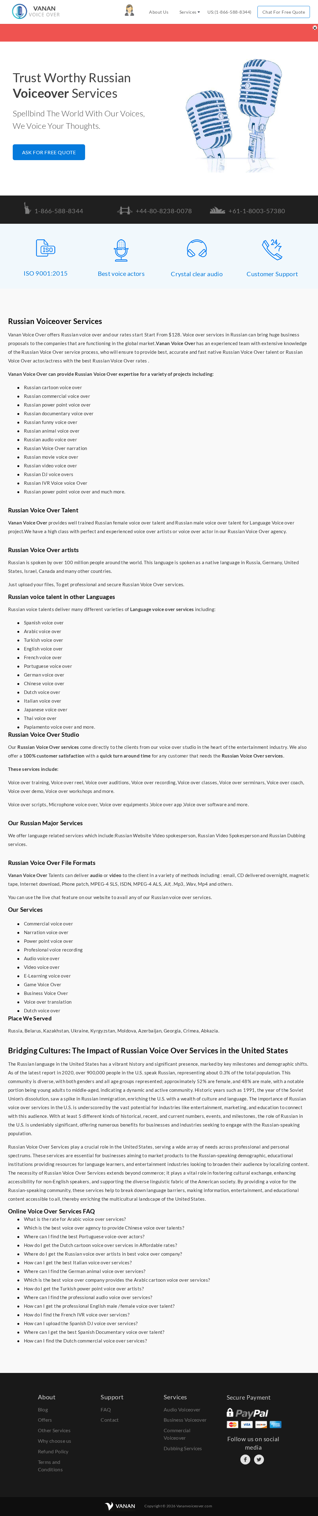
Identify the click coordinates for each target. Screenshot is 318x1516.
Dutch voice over (42, 1010)
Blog (43, 1409)
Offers (45, 1420)
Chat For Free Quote (283, 12)
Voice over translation (48, 1002)
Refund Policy (53, 1451)
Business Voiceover (185, 1420)
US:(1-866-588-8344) (229, 12)
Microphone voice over (73, 804)
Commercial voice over (48, 923)
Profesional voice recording (53, 949)
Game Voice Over (42, 984)
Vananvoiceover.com (194, 1506)
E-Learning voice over (47, 975)
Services (188, 12)
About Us (158, 12)
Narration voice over (46, 932)
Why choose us (54, 1441)
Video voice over (42, 967)
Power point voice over (48, 941)
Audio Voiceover (182, 1409)
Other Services (54, 1430)
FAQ (106, 1409)
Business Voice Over (46, 993)
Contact (110, 1420)
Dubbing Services (183, 1448)
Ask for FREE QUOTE (49, 152)
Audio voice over (42, 958)
